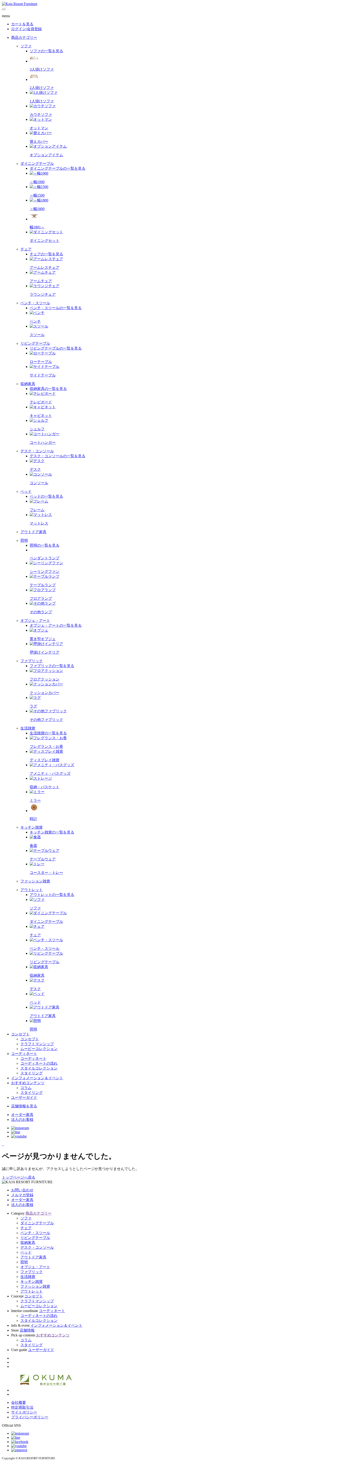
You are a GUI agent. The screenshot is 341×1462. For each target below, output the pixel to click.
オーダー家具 (22, 1200)
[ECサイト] (3, 1144)
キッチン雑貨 (31, 1282)
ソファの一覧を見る (46, 51)
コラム (26, 1340)
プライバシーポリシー (29, 1417)
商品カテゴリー (24, 37)
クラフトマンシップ (37, 1301)
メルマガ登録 (22, 1195)
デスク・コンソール (37, 1247)
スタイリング (31, 1345)
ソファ (26, 1218)
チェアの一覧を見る (46, 254)
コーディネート (24, 1054)
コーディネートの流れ (39, 1316)
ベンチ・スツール (35, 1233)
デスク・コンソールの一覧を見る (57, 456)
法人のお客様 (22, 1205)
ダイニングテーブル (37, 1223)
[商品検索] (2, 1144)
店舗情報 (27, 1330)
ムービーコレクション (39, 1306)
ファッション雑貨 (35, 1286)
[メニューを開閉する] (4, 9)
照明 (24, 1262)
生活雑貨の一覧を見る (48, 733)
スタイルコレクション (39, 1321)
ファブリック (31, 1272)
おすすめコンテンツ (28, 1083)
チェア (26, 1228)
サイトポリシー (24, 1412)
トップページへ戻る (18, 1177)
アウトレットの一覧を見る (52, 895)
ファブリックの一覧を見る (52, 666)
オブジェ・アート (35, 1267)
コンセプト (20, 1034)
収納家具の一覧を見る (48, 389)
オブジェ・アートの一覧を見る (56, 625)
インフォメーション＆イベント (37, 1078)
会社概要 (18, 1402)
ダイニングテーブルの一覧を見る (57, 168)
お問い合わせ (22, 1190)
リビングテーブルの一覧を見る (56, 348)
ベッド (26, 1252)
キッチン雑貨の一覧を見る (52, 832)
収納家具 (27, 1243)
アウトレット (31, 1291)
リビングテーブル (35, 1238)
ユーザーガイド (24, 1097)
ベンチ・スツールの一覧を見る (56, 308)
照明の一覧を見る (44, 545)
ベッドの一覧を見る (46, 496)
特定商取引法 (22, 1407)
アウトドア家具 (33, 1257)
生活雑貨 (27, 1277)
